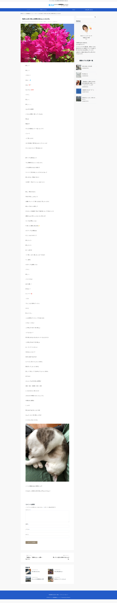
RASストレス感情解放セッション (54, 597)
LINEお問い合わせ (89, 9)
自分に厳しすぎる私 (87, 66)
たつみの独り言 (40, 21)
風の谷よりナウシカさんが (60, 579)
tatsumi (56, 21)
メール (28, 529)
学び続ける (85, 74)
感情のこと (46, 21)
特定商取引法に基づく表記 (54, 594)
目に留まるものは (36, 571)
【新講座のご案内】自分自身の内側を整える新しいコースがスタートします (88, 83)
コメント (28, 509)
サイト (27, 534)
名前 (27, 524)
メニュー (58, 9)
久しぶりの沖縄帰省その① (38, 579)
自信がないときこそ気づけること (88, 98)
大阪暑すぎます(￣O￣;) (88, 90)
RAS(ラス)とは (43, 9)
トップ (28, 9)
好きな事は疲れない (58, 571)
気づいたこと (50, 21)
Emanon (68, 597)
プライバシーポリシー (64, 594)
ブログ (73, 9)
